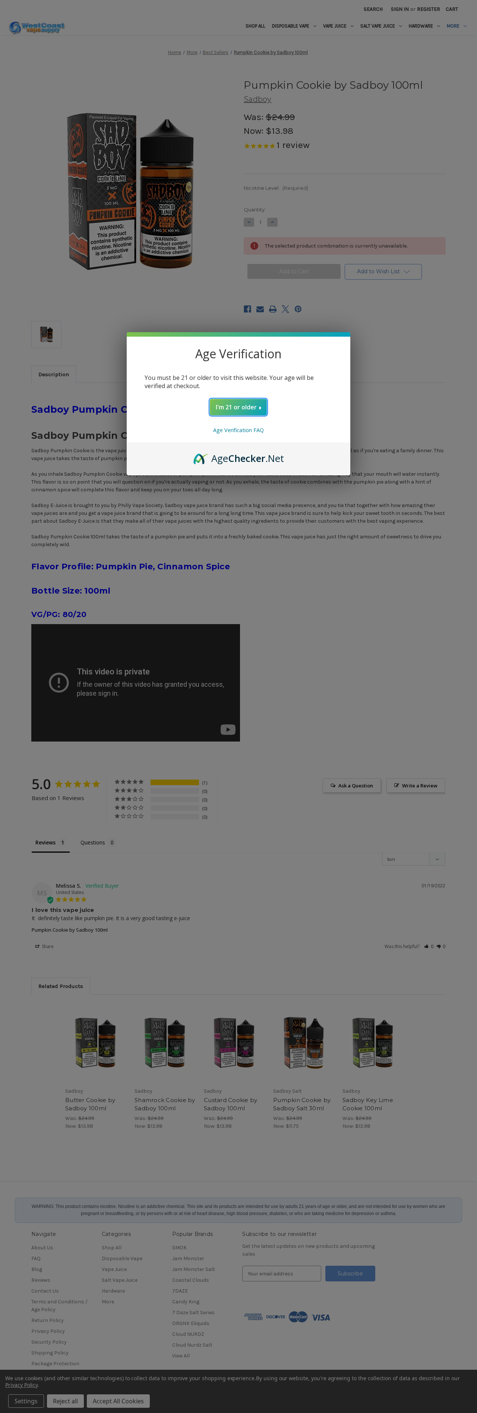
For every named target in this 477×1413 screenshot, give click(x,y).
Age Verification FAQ (238, 430)
